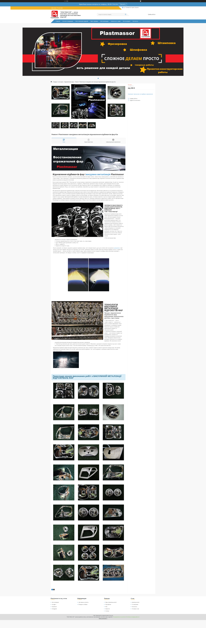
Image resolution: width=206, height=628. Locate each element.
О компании (135, 604)
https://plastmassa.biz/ (111, 602)
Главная (58, 21)
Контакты (135, 21)
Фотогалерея (126, 21)
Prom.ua (111, 615)
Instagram (54, 609)
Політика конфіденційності (133, 617)
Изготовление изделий (81, 21)
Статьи (107, 611)
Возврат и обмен (83, 604)
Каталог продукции (67, 21)
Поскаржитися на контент (119, 617)
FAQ (106, 606)
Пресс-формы (94, 21)
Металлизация (104, 21)
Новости (107, 609)
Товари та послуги (58, 82)
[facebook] (52, 590)
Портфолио (108, 604)
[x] (54, 590)
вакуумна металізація (98, 174)
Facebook (54, 606)
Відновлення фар (69, 82)
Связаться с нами (115, 21)
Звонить (123, 4)
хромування (117, 248)
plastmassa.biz (135, 602)
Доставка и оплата (83, 602)
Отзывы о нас (135, 609)
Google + (54, 604)
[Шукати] (125, 14)
